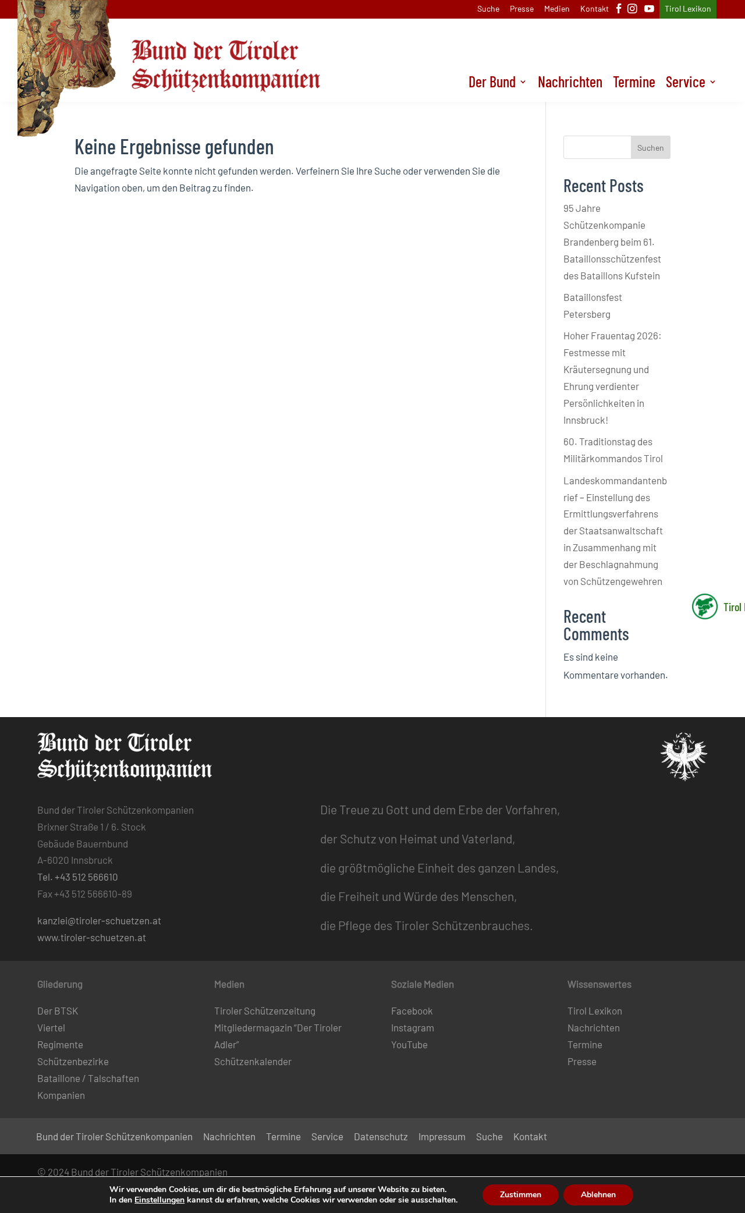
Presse (522, 9)
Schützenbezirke (73, 1061)
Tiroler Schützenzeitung (264, 1010)
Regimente (60, 1044)
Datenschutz (381, 1137)
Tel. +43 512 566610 (77, 876)
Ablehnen (598, 1194)
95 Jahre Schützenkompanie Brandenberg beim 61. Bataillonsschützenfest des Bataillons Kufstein (612, 241)
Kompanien (61, 1095)
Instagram (412, 1027)
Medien (557, 9)
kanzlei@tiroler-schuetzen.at (99, 920)
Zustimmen (520, 1194)
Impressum (442, 1137)
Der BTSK (57, 1010)
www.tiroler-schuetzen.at (91, 937)
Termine (634, 83)
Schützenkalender (253, 1061)
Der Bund (492, 83)
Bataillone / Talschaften (88, 1078)
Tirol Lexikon (688, 9)
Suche (488, 9)
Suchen (650, 147)
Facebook (412, 1010)
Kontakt (594, 9)
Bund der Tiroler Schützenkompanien (114, 1137)
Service (685, 83)
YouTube (409, 1044)
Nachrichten (570, 83)
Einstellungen (159, 1200)
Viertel (51, 1027)
